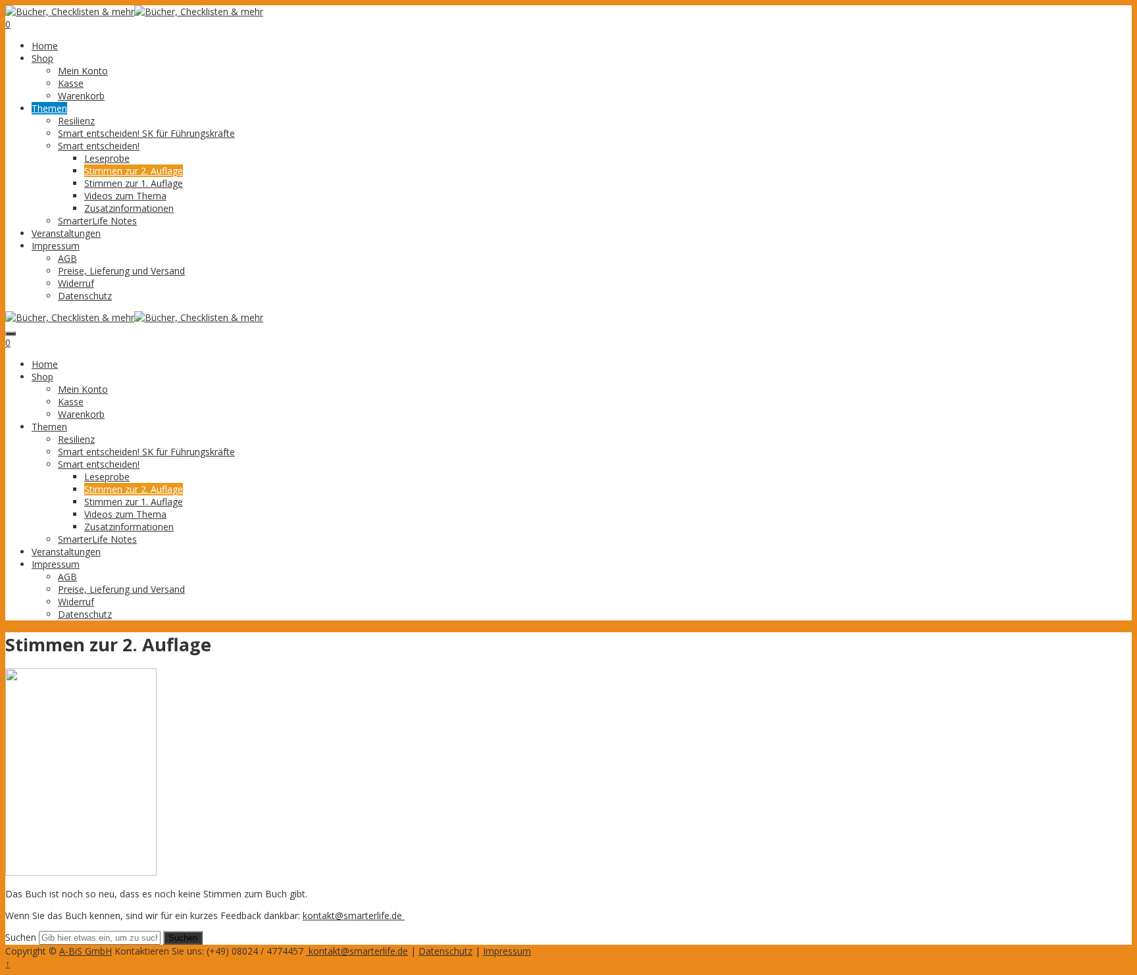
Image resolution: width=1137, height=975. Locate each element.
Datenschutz (85, 295)
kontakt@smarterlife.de (354, 915)
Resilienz (76, 120)
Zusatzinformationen (129, 208)
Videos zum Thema (125, 195)
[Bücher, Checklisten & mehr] (69, 11)
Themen (49, 108)
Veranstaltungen (66, 233)
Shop (42, 58)
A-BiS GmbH (85, 951)
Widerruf (76, 283)
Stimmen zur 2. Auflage (133, 170)
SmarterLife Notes (97, 220)
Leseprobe (107, 158)
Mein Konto (83, 70)
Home (45, 45)
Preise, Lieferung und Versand (121, 270)
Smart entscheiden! (98, 145)
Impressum (56, 245)
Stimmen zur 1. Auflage (133, 183)
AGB (67, 258)
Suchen (20, 937)
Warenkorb (81, 95)
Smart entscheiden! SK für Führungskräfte (146, 133)
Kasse (71, 83)
